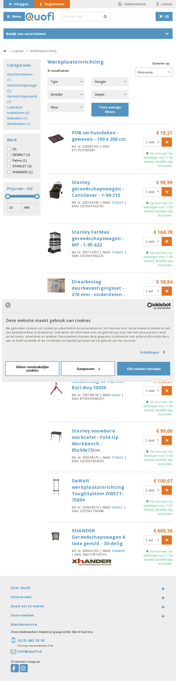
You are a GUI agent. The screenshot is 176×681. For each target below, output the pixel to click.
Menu (16, 16)
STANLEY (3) (22, 166)
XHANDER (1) (22, 172)
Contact (167, 4)
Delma (116, 395)
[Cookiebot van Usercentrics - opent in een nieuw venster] (151, 306)
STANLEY (118, 202)
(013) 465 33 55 (31, 640)
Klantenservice (135, 4)
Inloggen (21, 4)
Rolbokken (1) (17, 118)
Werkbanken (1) (18, 124)
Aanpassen (85, 369)
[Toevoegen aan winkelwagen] (167, 142)
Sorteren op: (161, 63)
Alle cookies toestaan (144, 369)
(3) (14, 149)
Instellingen (149, 352)
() (167, 16)
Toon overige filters (110, 109)
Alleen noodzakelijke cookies (32, 368)
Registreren (54, 4)
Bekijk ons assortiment (26, 33)
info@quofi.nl (29, 651)
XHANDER (118, 551)
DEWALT (117, 507)
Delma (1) (19, 160)
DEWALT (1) (21, 155)
